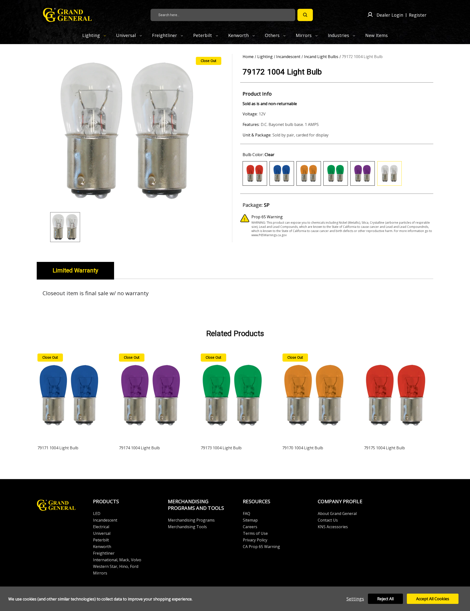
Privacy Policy (255, 540)
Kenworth (239, 35)
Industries (339, 35)
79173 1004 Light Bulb (221, 448)
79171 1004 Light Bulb (57, 448)
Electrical (101, 526)
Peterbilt (203, 35)
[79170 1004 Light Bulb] (314, 396)
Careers (250, 526)
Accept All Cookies (432, 598)
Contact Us (328, 520)
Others (273, 35)
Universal (126, 35)
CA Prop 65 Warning (261, 546)
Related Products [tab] (235, 333)
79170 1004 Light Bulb (302, 448)
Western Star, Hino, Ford (115, 566)
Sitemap (250, 520)
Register (417, 15)
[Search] (305, 15)
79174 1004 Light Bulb (139, 448)
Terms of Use (255, 533)
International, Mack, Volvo (117, 559)
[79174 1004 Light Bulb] (151, 396)
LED (96, 513)
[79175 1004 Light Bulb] (396, 396)
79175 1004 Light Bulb (384, 448)
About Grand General (337, 513)
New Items (376, 35)
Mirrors (304, 35)
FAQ (246, 513)
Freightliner (165, 35)
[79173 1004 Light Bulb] (232, 396)
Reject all (385, 598)
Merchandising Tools (187, 526)
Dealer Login (389, 15)
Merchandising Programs (191, 520)
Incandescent (105, 520)
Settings (355, 599)
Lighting (91, 35)
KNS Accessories (333, 526)
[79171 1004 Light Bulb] (69, 396)
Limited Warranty (75, 270)
